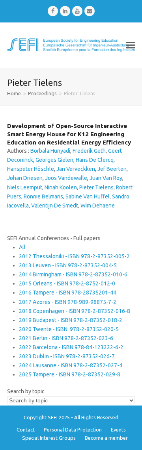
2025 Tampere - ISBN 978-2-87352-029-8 (69, 374)
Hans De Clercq (95, 160)
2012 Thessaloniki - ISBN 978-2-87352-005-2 (74, 256)
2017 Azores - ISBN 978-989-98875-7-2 (67, 302)
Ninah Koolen (61, 187)
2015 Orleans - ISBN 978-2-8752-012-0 (67, 283)
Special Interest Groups (49, 438)
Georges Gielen (54, 160)
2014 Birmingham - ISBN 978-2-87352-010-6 (73, 274)
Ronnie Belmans (43, 196)
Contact (26, 429)
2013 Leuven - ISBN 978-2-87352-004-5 (68, 265)
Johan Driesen (25, 178)
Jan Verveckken (75, 169)
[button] (130, 45)
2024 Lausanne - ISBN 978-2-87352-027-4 (70, 365)
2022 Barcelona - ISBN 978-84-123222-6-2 (71, 347)
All (22, 247)
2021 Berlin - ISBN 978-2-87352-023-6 (66, 338)
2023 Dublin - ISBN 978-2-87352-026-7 (67, 356)
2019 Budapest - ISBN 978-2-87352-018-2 (70, 320)
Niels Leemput (24, 187)
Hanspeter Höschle (30, 169)
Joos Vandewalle (66, 178)
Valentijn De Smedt (54, 205)
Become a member (106, 438)
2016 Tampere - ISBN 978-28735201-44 (67, 292)
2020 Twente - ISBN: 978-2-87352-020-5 (69, 329)
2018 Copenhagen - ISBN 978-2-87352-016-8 (74, 311)
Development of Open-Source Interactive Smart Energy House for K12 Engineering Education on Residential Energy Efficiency (69, 134)
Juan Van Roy (106, 178)
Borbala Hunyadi (50, 151)
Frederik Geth (89, 151)
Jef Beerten (112, 169)
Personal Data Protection (73, 429)
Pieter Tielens (96, 187)
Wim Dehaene (97, 205)
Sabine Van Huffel (87, 196)
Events (118, 429)
